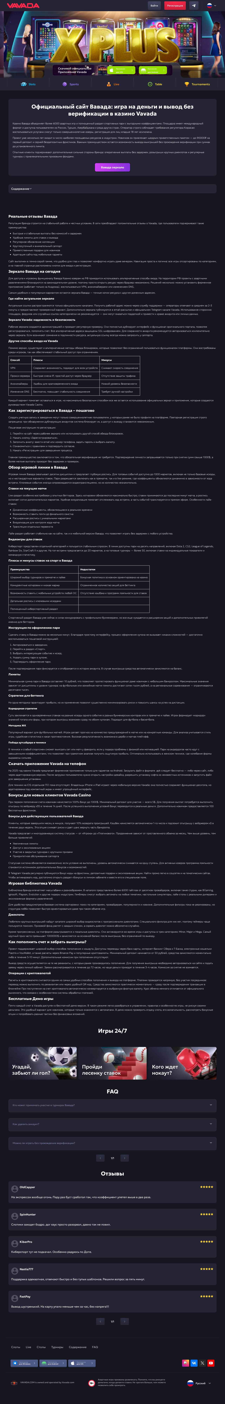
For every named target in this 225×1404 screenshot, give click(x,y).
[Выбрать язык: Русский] (212, 5)
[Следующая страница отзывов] (124, 1321)
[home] (23, 5)
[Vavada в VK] (194, 1363)
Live (28, 1347)
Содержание (77, 1347)
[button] (220, 44)
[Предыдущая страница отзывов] (100, 1321)
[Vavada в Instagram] (185, 1363)
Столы (41, 1347)
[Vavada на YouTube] (210, 1363)
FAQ (95, 1347)
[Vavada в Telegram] (193, 5)
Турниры (57, 1347)
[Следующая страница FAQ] (124, 1158)
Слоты (15, 1347)
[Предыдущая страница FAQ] (100, 1158)
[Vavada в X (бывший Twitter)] (202, 1363)
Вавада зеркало (112, 167)
